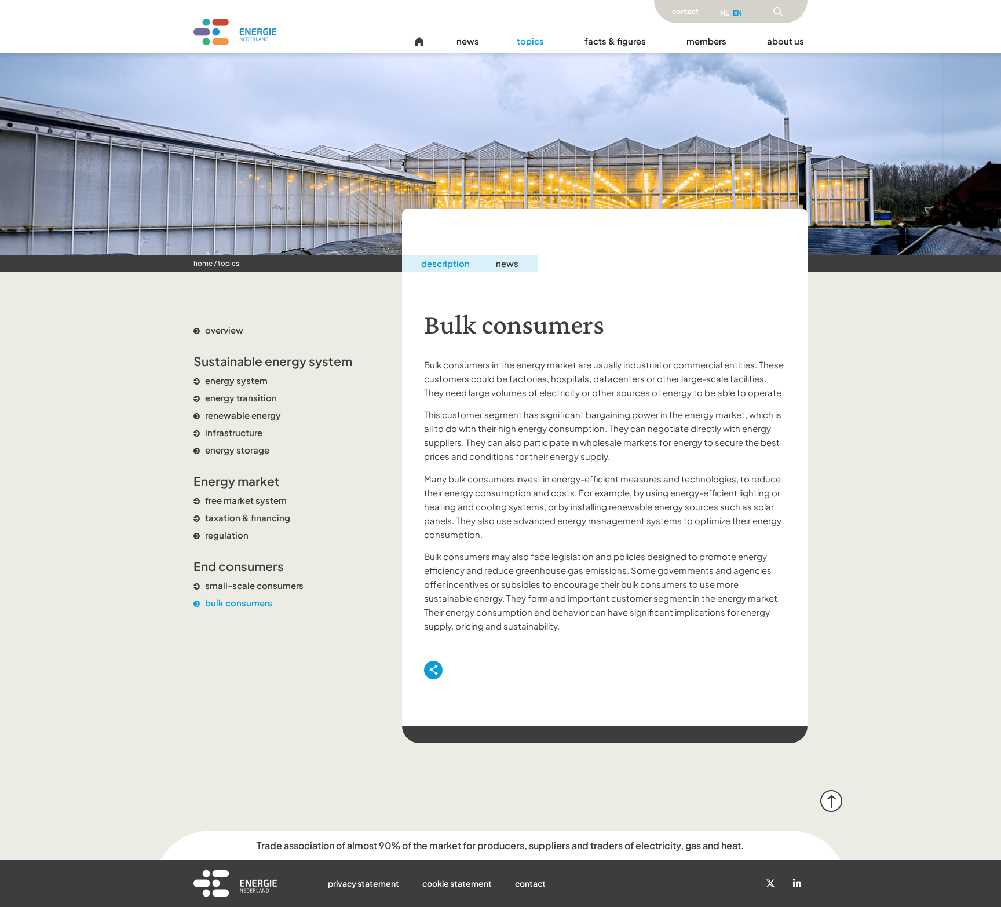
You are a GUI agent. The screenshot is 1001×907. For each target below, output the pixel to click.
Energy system (236, 380)
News (507, 263)
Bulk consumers (238, 602)
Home (203, 263)
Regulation (227, 534)
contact (685, 11)
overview (224, 329)
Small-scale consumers (254, 585)
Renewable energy (243, 414)
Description (445, 263)
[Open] (778, 12)
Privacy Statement (363, 883)
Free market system (246, 500)
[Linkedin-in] (797, 883)
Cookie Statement (457, 883)
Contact (530, 883)
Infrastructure (233, 432)
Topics (228, 263)
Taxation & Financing (247, 517)
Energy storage (237, 449)
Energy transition (241, 397)
